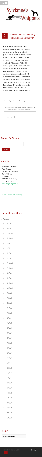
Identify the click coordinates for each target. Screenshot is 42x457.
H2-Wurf (10, 253)
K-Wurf (9, 368)
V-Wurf (9, 313)
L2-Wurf (10, 233)
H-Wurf (9, 383)
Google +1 (11, 117)
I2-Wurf (9, 248)
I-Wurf (9, 378)
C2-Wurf (10, 278)
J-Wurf (9, 373)
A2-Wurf (10, 288)
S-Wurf (9, 328)
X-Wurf (9, 303)
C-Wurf (9, 407)
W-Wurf (9, 308)
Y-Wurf (9, 298)
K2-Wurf (10, 238)
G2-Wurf (10, 258)
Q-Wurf (9, 338)
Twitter (8, 117)
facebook (4, 117)
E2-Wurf (10, 268)
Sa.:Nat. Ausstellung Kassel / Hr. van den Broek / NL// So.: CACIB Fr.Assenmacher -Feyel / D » (20, 108)
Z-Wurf (9, 293)
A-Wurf (9, 418)
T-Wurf (9, 323)
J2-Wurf (9, 243)
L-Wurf (9, 363)
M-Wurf (9, 358)
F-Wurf (9, 393)
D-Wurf (9, 403)
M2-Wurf (10, 228)
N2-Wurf (10, 223)
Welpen (6, 219)
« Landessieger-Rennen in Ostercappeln (15, 101)
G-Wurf (9, 388)
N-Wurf (9, 353)
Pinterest (14, 117)
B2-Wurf (10, 283)
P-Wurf (9, 343)
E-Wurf (9, 398)
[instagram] (34, 450)
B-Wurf (9, 413)
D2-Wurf (10, 273)
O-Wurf (9, 348)
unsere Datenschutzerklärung (12, 195)
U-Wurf (9, 318)
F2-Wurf (10, 263)
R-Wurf (9, 333)
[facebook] (31, 450)
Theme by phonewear (11, 450)
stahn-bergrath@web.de (10, 184)
